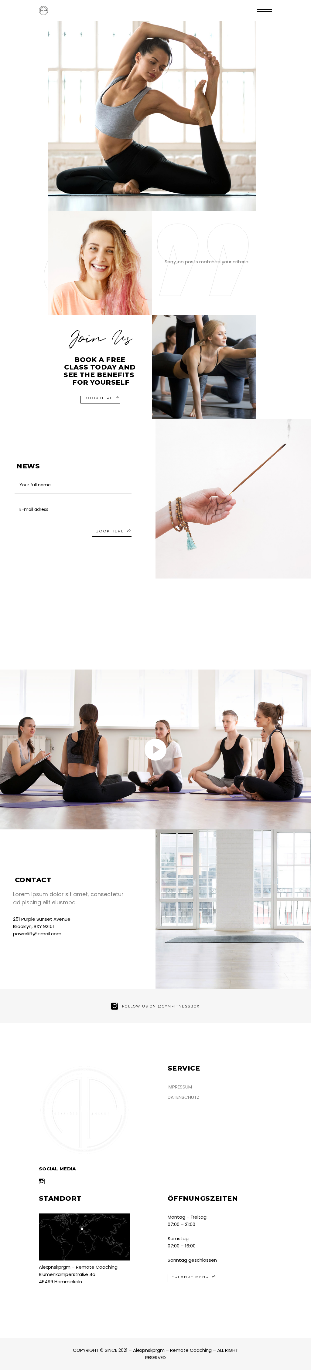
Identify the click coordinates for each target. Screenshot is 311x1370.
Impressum (180, 1087)
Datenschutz (184, 1097)
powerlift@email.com (37, 933)
